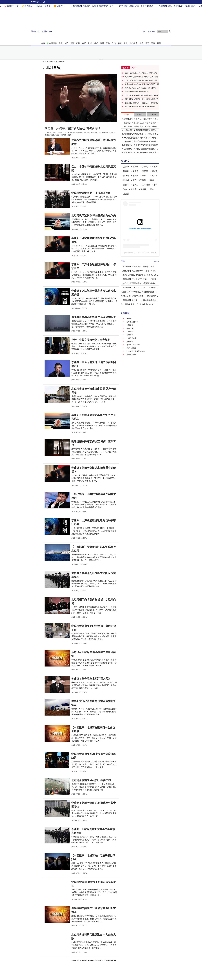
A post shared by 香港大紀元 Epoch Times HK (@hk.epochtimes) (147, 253)
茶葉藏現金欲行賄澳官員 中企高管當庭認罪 (141, 153)
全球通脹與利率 (132, 322)
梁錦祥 (135, 171)
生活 (114, 43)
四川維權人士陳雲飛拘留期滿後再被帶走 (140, 107)
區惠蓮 (126, 194)
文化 (125, 43)
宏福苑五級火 (131, 354)
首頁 (43, 43)
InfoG (96, 43)
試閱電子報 (35, 31)
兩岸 (78, 43)
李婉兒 (135, 185)
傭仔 (134, 180)
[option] (81, 98)
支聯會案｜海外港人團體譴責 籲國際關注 (141, 149)
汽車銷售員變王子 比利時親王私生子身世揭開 (141, 119)
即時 (60, 43)
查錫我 (143, 189)
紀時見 (129, 318)
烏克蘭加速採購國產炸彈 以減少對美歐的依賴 (141, 77)
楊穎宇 (145, 176)
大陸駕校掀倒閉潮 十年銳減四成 (137, 92)
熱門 (66, 43)
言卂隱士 (146, 185)
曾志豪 (126, 167)
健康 (120, 43)
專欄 (102, 43)
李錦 (152, 180)
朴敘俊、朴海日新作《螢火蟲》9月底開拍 (140, 88)
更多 (152, 189)
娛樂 (159, 43)
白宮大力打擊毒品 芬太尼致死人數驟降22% (141, 73)
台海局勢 (130, 325)
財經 (90, 43)
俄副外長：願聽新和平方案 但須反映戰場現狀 (141, 103)
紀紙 (141, 43)
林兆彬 (126, 180)
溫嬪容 (133, 189)
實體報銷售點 (47, 31)
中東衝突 (130, 332)
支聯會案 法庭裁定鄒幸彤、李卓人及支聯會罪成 (141, 134)
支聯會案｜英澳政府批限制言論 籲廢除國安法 (141, 130)
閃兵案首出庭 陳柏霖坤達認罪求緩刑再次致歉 (141, 95)
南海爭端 (130, 328)
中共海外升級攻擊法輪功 (136, 351)
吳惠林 (126, 185)
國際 (84, 43)
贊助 (144, 31)
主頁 (44, 62)
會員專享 (53, 43)
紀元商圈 (151, 31)
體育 (147, 43)
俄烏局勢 (130, 335)
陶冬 (125, 189)
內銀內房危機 (131, 338)
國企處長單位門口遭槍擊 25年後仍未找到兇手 (142, 99)
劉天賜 (145, 167)
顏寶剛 (135, 176)
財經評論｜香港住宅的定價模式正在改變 (141, 145)
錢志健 (126, 171)
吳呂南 (145, 171)
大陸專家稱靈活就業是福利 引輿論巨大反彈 (141, 80)
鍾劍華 (135, 167)
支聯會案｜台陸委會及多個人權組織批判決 (141, 141)
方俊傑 (154, 167)
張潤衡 (143, 180)
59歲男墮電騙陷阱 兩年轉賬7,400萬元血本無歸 (141, 138)
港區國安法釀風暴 (133, 345)
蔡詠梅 (154, 176)
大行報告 (130, 341)
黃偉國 (126, 176)
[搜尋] (170, 31)
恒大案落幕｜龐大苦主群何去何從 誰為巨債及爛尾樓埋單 (141, 123)
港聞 (72, 43)
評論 (108, 43)
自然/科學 (133, 43)
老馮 (155, 185)
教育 (153, 43)
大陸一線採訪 (131, 348)
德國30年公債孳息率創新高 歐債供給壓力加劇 (142, 84)
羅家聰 (154, 171)
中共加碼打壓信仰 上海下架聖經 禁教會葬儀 (141, 126)
